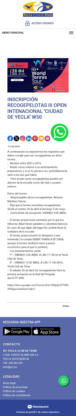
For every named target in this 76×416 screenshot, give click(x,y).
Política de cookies (14, 391)
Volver (66, 306)
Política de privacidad (15, 387)
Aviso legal (9, 383)
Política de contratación (17, 395)
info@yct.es (10, 367)
